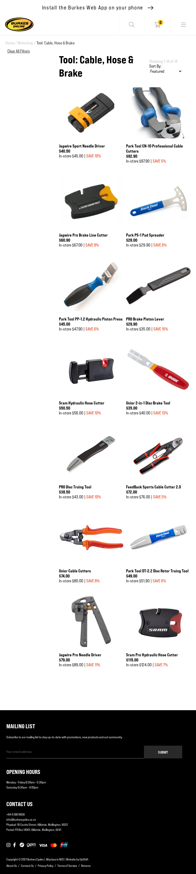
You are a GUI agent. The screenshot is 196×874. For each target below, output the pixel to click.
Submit (163, 752)
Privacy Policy (45, 866)
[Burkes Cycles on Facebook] (15, 845)
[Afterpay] (22, 845)
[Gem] (31, 845)
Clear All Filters (18, 51)
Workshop (27, 43)
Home (11, 43)
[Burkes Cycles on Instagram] (8, 845)
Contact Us (27, 866)
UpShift (84, 859)
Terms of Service (67, 866)
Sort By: (155, 66)
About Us (11, 866)
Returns (86, 866)
